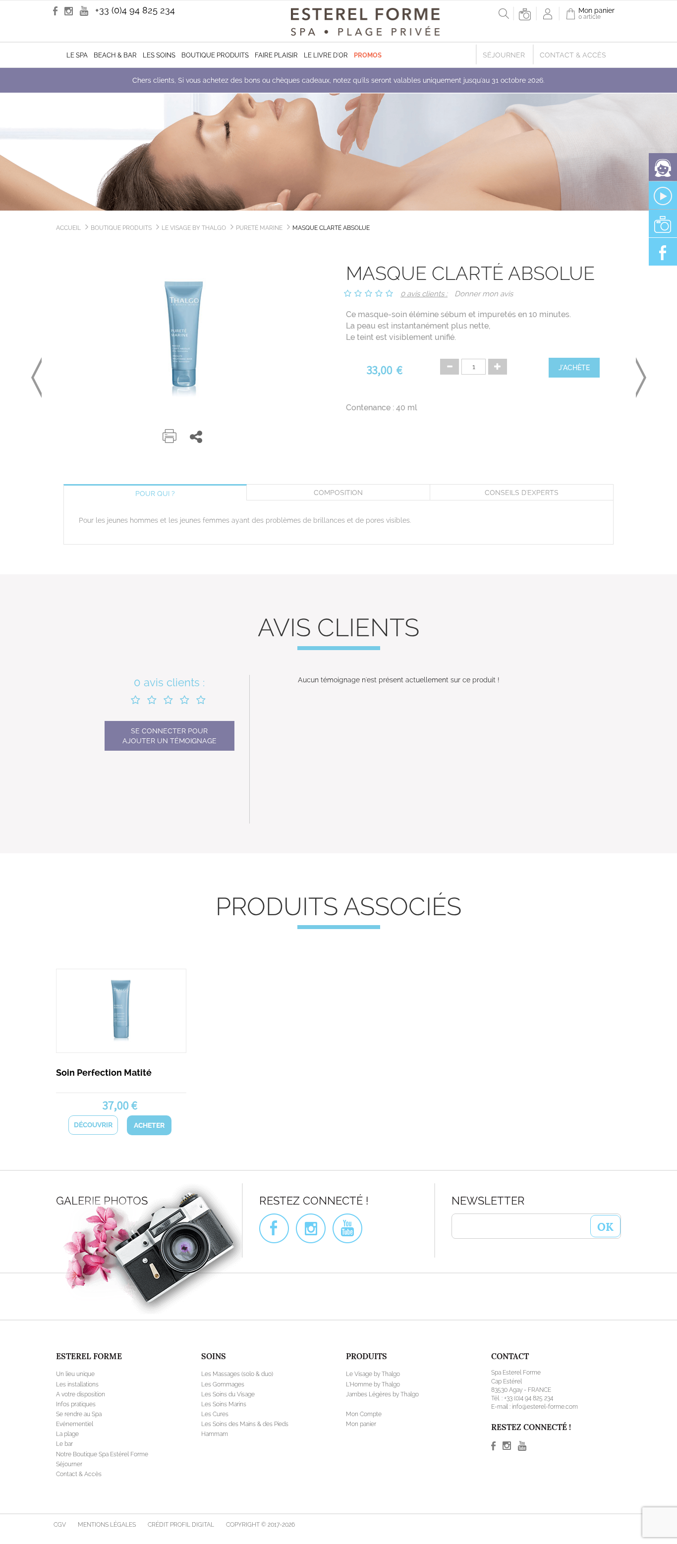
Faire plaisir (276, 55)
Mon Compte (364, 1414)
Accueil (68, 227)
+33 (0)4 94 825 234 (135, 10)
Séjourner (504, 55)
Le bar (64, 1443)
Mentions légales (107, 1524)
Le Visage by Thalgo (194, 227)
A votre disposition (80, 1394)
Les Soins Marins (223, 1404)
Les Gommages (222, 1384)
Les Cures (214, 1414)
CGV (60, 1524)
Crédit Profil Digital (181, 1524)
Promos (368, 55)
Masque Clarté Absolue (331, 227)
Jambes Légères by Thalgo (382, 1394)
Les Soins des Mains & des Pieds (244, 1424)
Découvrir (93, 1125)
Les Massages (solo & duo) (237, 1374)
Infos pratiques (76, 1404)
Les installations (77, 1384)
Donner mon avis (483, 293)
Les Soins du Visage (228, 1394)
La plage (67, 1434)
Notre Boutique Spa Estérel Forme (102, 1454)
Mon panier (361, 1424)
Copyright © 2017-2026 (260, 1524)
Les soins (159, 55)
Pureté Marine (259, 227)
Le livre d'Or (326, 55)
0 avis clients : (424, 293)
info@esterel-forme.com (545, 1406)
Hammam (214, 1434)
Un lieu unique (75, 1374)
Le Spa (77, 55)
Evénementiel (74, 1424)
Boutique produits (215, 55)
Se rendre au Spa (79, 1414)
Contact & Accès (573, 55)
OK (605, 1225)
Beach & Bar (115, 55)
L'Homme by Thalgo (373, 1384)
